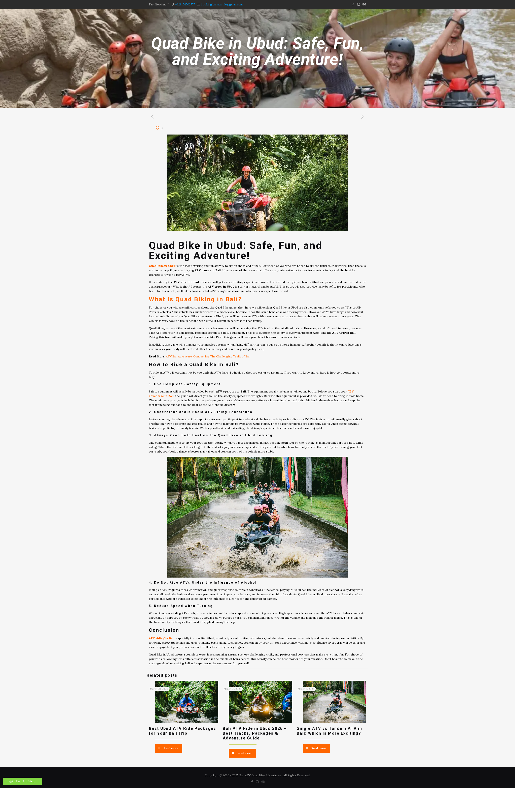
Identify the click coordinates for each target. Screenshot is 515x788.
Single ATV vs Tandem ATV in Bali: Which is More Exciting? (329, 731)
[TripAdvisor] (364, 4)
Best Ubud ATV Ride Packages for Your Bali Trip (182, 731)
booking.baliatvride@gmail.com (222, 4)
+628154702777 (185, 4)
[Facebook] (353, 4)
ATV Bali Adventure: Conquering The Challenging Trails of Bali (208, 356)
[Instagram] (358, 4)
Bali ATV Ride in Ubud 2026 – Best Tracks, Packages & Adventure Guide (255, 733)
